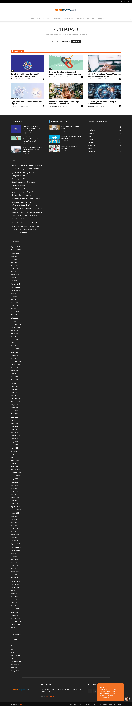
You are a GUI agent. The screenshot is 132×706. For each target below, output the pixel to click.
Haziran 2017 (15, 587)
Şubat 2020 (14, 488)
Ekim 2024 (14, 315)
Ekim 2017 (14, 575)
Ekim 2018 (14, 538)
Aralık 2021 (14, 420)
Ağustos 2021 (15, 432)
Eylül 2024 (14, 318)
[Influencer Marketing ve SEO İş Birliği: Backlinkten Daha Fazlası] (66, 91)
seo (37, 222)
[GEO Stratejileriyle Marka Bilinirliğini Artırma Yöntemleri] (104, 91)
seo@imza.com (50, 696)
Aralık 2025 (14, 272)
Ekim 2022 (14, 389)
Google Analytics (18, 185)
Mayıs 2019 (15, 516)
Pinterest (24, 219)
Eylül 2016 (14, 615)
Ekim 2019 (14, 501)
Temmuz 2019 (16, 510)
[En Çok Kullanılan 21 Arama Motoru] (54, 127)
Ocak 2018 (14, 566)
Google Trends (37, 209)
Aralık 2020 (14, 457)
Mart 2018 (14, 559)
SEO (32, 19)
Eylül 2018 (14, 541)
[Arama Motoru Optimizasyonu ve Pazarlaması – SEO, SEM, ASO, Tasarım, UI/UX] (66, 10)
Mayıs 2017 (15, 590)
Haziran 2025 (15, 290)
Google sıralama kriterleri (21, 208)
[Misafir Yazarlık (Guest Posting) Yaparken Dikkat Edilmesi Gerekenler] (104, 63)
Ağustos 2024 (15, 321)
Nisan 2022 (14, 408)
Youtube (23, 233)
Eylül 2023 (14, 355)
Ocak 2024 (14, 343)
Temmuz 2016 (16, 621)
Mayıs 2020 (15, 479)
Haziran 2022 (15, 402)
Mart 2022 (14, 411)
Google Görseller (32, 192)
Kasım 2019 (15, 497)
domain (14, 169)
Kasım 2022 (15, 386)
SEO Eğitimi (90, 19)
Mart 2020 (14, 485)
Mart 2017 (14, 596)
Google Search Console (24, 205)
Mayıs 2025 (15, 293)
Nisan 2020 (14, 482)
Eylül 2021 (14, 429)
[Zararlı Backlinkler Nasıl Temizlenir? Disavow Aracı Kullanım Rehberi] (27, 63)
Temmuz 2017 (16, 584)
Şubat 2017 (14, 600)
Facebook (37, 169)
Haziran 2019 (15, 513)
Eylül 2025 (14, 281)
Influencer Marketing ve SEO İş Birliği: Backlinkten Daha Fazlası (64, 103)
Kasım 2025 (15, 275)
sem (25, 223)
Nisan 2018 (14, 556)
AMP (14, 165)
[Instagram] (125, 1)
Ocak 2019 (14, 528)
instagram (37, 212)
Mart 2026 (14, 262)
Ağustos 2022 (15, 395)
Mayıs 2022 (15, 405)
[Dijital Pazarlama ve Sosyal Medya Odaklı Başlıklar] (27, 91)
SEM (38, 19)
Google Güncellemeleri (22, 195)
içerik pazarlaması (17, 216)
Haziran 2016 (15, 624)
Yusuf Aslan (14, 106)
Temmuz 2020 (16, 473)
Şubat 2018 (14, 562)
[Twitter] (128, 1)
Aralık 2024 (14, 309)
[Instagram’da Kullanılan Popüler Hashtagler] (54, 139)
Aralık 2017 (14, 569)
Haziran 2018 (15, 550)
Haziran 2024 (15, 327)
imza (21, 704)
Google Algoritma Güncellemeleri (22, 179)
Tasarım (57, 19)
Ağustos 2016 (15, 618)
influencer (15, 212)
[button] (129, 19)
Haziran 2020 (15, 476)
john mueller (31, 215)
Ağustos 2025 (15, 284)
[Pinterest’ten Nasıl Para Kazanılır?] (54, 148)
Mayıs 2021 (15, 442)
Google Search (27, 202)
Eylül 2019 (14, 504)
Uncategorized (16, 661)
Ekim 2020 (14, 463)
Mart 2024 (14, 337)
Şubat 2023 (14, 377)
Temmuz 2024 (16, 324)
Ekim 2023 (14, 352)
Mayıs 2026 (15, 256)
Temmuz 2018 (16, 547)
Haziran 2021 (15, 439)
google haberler (16, 198)
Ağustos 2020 (15, 470)
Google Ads (28, 172)
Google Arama (20, 188)
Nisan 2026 (14, 259)
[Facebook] (121, 1)
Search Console (17, 223)
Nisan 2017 (14, 593)
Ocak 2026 (14, 268)
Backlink (20, 165)
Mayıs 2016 (15, 627)
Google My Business (31, 198)
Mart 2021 (14, 448)
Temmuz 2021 (16, 436)
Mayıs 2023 (15, 367)
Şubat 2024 (14, 340)
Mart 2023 (14, 374)
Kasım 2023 (15, 349)
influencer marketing (26, 212)
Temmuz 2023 (16, 361)
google (17, 172)
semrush (30, 223)
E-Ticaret (29, 169)
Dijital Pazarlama (35, 165)
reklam (31, 219)
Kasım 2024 (15, 312)
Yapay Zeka (32, 230)
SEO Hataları (24, 226)
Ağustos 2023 (15, 358)
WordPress (14, 668)
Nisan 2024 (14, 333)
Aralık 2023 (14, 346)
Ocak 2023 (14, 380)
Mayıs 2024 (15, 330)
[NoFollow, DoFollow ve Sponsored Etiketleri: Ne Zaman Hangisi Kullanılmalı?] (66, 62)
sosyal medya (35, 226)
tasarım (14, 230)
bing (25, 165)
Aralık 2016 (14, 606)
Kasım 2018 (15, 535)
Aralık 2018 (14, 531)
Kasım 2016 (15, 609)
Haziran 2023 (15, 364)
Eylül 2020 (14, 467)
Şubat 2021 (14, 451)
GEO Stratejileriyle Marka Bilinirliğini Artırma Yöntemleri (102, 103)
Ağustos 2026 (15, 247)
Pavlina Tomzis (15, 78)
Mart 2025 (14, 299)
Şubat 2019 (14, 525)
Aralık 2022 (14, 383)
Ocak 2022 (14, 417)
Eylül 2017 (14, 578)
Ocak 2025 (14, 306)
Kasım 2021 (15, 423)
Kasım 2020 (15, 460)
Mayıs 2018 (15, 553)
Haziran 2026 (15, 253)
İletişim (101, 19)
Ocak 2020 (14, 491)
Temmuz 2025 (16, 287)
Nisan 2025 (14, 296)
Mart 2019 (14, 522)
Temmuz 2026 (16, 250)
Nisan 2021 (14, 445)
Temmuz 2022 (16, 398)
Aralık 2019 (14, 494)
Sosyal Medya (68, 19)
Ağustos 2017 (15, 581)
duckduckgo (21, 169)
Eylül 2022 (14, 392)
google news (15, 202)
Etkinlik (80, 19)
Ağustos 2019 (15, 507)
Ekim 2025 (14, 278)
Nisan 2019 (14, 519)
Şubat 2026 (14, 265)
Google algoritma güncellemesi (24, 182)
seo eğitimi (16, 226)
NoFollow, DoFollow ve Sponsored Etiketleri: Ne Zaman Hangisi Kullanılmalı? (65, 73)
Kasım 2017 (15, 572)
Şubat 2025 (14, 302)
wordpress (23, 229)
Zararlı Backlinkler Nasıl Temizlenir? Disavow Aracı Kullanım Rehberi (25, 75)
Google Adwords (18, 176)
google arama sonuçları (18, 192)
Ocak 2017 (14, 603)
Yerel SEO (15, 233)
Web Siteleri (15, 664)
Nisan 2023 (14, 371)
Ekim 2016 (14, 612)
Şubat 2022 (14, 414)
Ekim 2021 (14, 426)
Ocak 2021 (14, 454)
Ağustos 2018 (15, 544)
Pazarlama (47, 19)
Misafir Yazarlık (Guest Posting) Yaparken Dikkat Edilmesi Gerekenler (104, 75)
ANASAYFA (76, 41)
